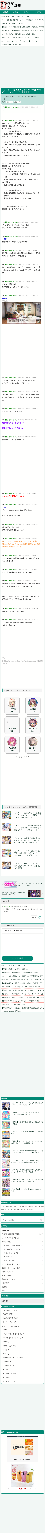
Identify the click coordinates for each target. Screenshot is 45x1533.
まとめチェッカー (9, 1373)
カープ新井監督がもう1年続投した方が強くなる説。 (18, 34)
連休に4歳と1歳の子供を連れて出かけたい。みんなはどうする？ (22, 979)
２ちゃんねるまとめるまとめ (13, 1334)
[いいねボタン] (33, 917)
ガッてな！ (7, 1354)
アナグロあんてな (9, 1346)
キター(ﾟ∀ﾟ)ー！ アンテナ (13, 1357)
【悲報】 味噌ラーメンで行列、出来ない (14, 969)
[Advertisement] (22, 351)
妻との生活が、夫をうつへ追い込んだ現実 (15, 16)
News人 (6, 1342)
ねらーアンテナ (8, 1365)
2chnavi (5, 1330)
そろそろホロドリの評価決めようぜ (13, 1004)
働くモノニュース (9, 1322)
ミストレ (9, 102)
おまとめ (6, 1350)
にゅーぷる (7, 1361)
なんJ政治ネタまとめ (11, 1318)
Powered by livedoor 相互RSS (11, 44)
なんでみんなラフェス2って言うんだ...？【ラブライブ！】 (20, 41)
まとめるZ (6, 1377)
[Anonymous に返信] (40, 917)
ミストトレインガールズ (30, 96)
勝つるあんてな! (9, 1381)
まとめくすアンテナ (10, 1369)
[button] (41, 1220)
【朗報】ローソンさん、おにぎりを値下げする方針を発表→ (21, 1001)
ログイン (27, 12)
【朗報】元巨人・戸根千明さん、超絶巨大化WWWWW (19, 972)
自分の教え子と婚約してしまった (12, 23)
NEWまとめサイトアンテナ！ (14, 1338)
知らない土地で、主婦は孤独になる (13, 965)
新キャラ (17, 102)
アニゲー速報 (8, 1314)
